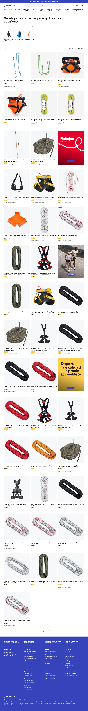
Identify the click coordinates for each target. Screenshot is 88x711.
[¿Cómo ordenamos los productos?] (69, 48)
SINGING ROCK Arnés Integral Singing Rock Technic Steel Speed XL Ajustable (70, 426)
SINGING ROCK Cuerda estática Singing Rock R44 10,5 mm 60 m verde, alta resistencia (44, 582)
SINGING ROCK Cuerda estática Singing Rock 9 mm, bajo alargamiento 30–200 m (70, 236)
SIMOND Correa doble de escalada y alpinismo (42, 80)
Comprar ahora (71, 161)
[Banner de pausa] (81, 1)
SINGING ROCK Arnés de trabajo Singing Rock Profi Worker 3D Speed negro (16, 505)
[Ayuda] (77, 5)
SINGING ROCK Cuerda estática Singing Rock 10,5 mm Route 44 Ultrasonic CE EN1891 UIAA (17, 387)
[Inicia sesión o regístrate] (79, 5)
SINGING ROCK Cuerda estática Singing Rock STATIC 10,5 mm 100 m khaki (16, 349)
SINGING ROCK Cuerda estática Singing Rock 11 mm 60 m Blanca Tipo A (44, 542)
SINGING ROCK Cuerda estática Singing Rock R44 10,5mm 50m (16, 311)
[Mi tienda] (74, 5)
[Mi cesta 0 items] (82, 5)
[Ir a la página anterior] (39, 631)
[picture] (17, 65)
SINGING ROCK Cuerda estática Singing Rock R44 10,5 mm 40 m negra (71, 505)
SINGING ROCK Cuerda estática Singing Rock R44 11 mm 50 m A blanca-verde (70, 582)
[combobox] (81, 48)
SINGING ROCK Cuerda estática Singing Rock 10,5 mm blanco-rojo (17, 621)
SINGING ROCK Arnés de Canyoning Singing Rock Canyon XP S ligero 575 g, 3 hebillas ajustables (42, 198)
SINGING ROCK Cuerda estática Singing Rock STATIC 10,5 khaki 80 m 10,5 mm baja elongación (70, 465)
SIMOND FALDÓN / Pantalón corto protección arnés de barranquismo (17, 236)
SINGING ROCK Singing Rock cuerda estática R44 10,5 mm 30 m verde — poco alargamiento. (17, 274)
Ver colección (71, 274)
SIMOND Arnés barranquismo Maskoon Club (14, 119)
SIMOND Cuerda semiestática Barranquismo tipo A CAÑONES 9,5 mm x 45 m (43, 120)
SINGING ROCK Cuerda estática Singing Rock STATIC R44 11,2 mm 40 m (70, 542)
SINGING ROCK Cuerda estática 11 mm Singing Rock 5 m (71, 198)
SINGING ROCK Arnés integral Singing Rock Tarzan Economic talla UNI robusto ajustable (43, 274)
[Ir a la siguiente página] (48, 631)
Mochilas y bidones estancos (19, 40)
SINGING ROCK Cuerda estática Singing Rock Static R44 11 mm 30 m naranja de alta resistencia (43, 465)
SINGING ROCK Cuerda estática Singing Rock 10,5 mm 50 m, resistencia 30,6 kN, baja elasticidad (71, 311)
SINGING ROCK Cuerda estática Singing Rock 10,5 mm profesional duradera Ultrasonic (17, 465)
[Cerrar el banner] (83, 1)
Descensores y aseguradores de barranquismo (29, 40)
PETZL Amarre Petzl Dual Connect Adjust (14, 80)
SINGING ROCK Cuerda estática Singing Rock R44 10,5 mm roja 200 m (44, 387)
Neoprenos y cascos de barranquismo (8, 40)
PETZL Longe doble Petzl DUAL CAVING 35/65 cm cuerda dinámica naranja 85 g (15, 160)
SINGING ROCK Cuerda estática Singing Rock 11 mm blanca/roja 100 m (16, 542)
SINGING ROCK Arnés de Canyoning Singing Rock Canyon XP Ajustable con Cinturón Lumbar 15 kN (42, 311)
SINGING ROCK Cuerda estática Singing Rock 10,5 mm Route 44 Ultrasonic (17, 426)
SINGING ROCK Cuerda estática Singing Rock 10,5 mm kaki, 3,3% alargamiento (44, 160)
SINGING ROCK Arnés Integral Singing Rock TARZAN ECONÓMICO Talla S (43, 426)
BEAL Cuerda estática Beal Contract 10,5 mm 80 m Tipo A (43, 505)
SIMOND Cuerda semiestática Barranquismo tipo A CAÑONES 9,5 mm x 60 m (70, 120)
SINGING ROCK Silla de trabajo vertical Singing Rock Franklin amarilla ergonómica (16, 198)
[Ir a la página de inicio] (9, 6)
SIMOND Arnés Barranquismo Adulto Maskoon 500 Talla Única (70, 81)
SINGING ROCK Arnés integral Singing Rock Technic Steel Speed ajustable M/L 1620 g (43, 349)
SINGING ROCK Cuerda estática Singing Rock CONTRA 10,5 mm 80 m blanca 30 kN (17, 582)
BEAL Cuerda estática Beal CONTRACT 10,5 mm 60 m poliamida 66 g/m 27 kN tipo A (43, 236)
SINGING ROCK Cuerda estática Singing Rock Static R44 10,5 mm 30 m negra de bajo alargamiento (70, 349)
